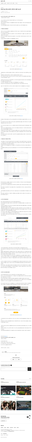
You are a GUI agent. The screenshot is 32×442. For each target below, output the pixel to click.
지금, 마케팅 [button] (4, 3)
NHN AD (2, 425)
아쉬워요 (19, 359)
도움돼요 (13, 359)
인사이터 (11, 3)
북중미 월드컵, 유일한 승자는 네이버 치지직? (21, 382)
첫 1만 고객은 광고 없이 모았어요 (19, 397)
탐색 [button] (2, 3)
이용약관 (1, 433)
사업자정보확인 (8, 430)
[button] (30, 378)
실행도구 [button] (13, 3)
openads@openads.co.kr (11, 431)
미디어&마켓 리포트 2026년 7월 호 (5, 382)
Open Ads (3, 1)
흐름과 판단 (8, 3)
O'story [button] (16, 3)
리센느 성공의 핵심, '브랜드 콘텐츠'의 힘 (5, 397)
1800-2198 (5, 431)
